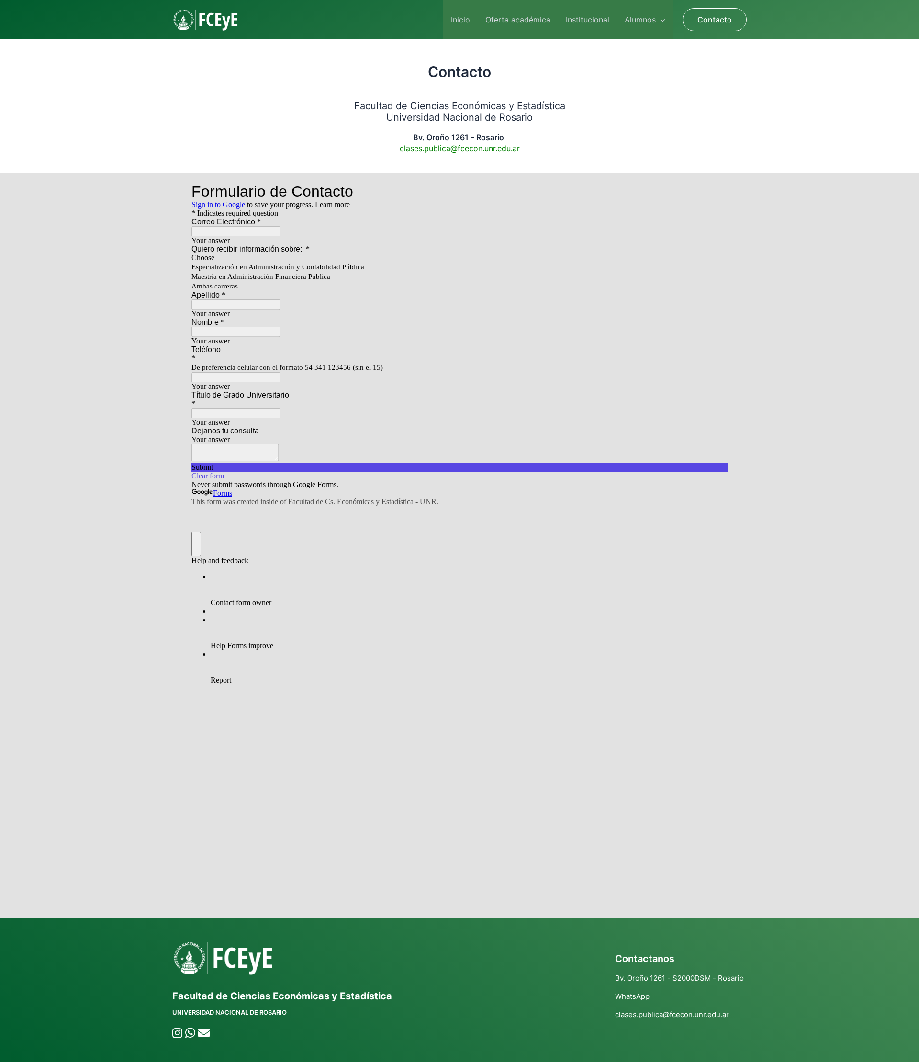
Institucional (587, 19)
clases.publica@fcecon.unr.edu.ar (672, 1014)
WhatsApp (632, 996)
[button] (660, 19)
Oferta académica (517, 19)
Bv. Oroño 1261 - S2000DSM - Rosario (679, 978)
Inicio (460, 19)
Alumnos (640, 19)
